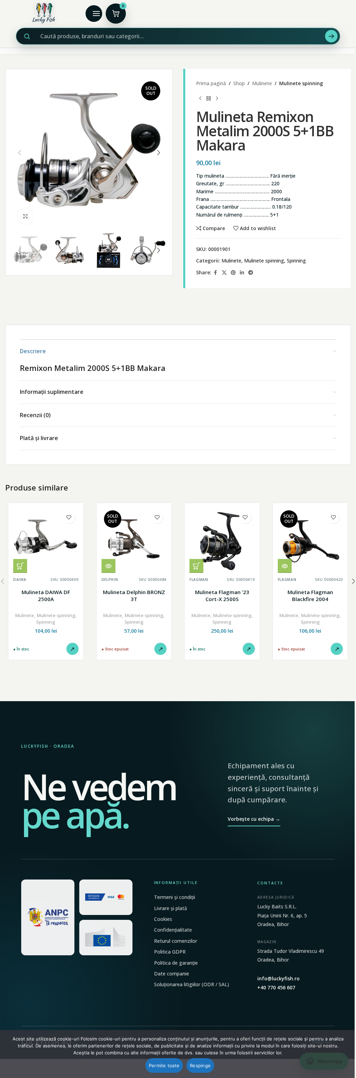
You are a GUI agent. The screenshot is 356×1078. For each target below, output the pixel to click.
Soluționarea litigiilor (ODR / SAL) (191, 984)
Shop (239, 83)
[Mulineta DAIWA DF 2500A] (46, 540)
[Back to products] (208, 98)
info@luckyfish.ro (278, 978)
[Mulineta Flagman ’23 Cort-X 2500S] (222, 540)
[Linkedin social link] (242, 272)
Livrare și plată (170, 908)
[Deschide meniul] (94, 13)
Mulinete (262, 83)
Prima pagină (211, 83)
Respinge (200, 1065)
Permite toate (164, 1065)
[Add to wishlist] (69, 517)
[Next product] (217, 98)
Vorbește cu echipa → (254, 819)
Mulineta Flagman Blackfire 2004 (310, 595)
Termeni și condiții (174, 897)
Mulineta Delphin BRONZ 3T (134, 595)
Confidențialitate (173, 929)
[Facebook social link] (215, 272)
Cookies (163, 919)
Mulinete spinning (301, 83)
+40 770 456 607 (276, 987)
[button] (19, 153)
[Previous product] (200, 98)
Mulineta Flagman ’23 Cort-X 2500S (222, 595)
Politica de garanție (176, 962)
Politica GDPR (170, 951)
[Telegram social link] (250, 272)
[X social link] (224, 272)
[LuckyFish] (45, 13)
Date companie (171, 973)
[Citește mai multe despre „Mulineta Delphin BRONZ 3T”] (108, 566)
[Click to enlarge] (25, 216)
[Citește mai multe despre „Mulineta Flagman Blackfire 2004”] (285, 566)
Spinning (296, 260)
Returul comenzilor (175, 941)
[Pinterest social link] (233, 272)
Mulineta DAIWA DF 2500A (46, 595)
